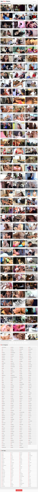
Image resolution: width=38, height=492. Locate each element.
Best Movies (5, 1)
